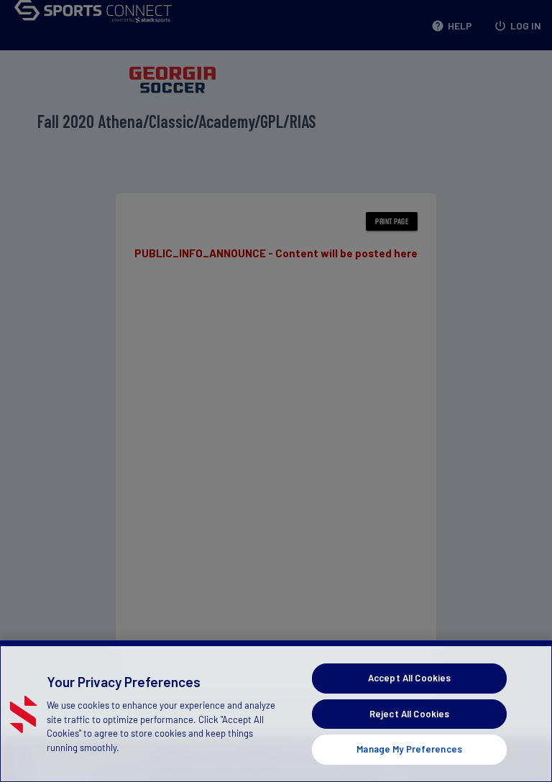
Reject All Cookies (409, 713)
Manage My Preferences (409, 749)
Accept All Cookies (409, 678)
